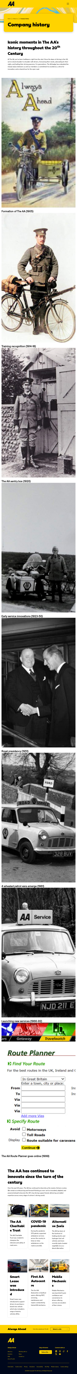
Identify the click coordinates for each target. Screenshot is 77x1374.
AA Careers (56, 1335)
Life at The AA (11, 1359)
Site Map (47, 1366)
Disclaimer (32, 1366)
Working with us (23, 1351)
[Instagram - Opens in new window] (60, 1351)
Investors (10, 1354)
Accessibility (40, 1366)
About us (15, 18)
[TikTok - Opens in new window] (64, 1351)
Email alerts (10, 1366)
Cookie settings (64, 1366)
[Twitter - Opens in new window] (56, 1354)
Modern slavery (55, 1366)
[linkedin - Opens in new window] (56, 1351)
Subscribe (45, 1352)
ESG (9, 1356)
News (20, 1354)
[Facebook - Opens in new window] (67, 1351)
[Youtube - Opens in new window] (60, 1354)
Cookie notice (18, 1366)
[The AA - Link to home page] (11, 4)
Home (9, 18)
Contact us (21, 1356)
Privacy (26, 1366)
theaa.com (56, 1332)
